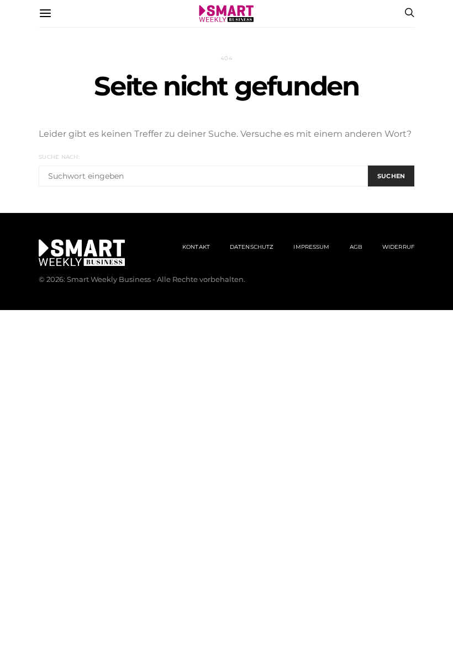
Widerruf (398, 246)
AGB (356, 246)
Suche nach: (59, 157)
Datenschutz (251, 246)
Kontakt (196, 246)
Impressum (311, 246)
